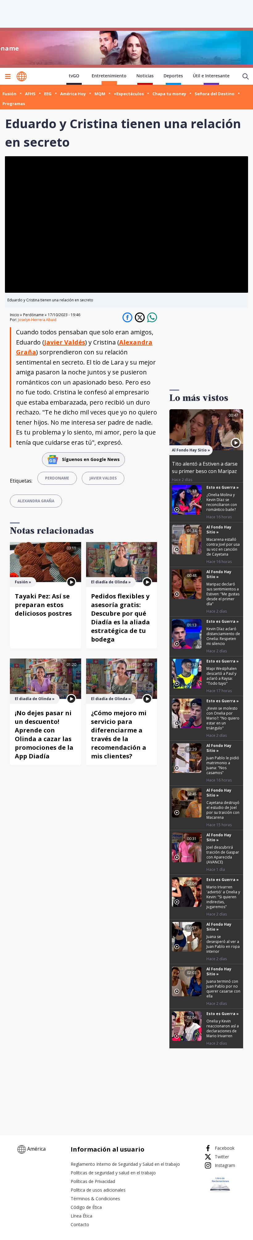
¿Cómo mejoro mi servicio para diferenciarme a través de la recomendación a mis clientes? (119, 734)
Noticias (145, 76)
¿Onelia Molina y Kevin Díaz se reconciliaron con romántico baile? (221, 502)
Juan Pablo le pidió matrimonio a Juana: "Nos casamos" (222, 765)
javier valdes (103, 478)
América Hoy (73, 93)
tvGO (74, 76)
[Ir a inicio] (22, 76)
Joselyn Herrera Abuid (37, 319)
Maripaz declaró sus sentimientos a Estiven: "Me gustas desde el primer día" (222, 593)
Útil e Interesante (211, 76)
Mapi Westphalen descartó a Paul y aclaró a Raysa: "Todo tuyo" (221, 676)
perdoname (57, 478)
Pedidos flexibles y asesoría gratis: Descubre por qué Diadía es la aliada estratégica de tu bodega (120, 617)
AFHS (30, 93)
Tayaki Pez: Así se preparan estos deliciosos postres (43, 605)
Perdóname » (35, 314)
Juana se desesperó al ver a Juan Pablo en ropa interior (223, 944)
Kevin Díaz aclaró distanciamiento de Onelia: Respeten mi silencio (223, 636)
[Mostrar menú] (7, 76)
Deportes (173, 76)
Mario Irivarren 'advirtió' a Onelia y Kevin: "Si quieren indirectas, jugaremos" (223, 896)
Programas (13, 103)
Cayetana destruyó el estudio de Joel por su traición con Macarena (222, 810)
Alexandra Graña (36, 501)
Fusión (9, 93)
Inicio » (16, 314)
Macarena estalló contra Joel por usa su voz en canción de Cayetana (223, 547)
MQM (99, 93)
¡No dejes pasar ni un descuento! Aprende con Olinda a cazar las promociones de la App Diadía (44, 734)
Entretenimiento (109, 76)
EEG (48, 93)
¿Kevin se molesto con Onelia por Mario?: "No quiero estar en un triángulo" (222, 718)
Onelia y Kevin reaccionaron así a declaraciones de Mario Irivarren (222, 1028)
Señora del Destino (214, 93)
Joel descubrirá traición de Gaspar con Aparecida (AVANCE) (222, 855)
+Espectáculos (129, 93)
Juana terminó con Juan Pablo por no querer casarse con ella (223, 989)
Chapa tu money (169, 93)
